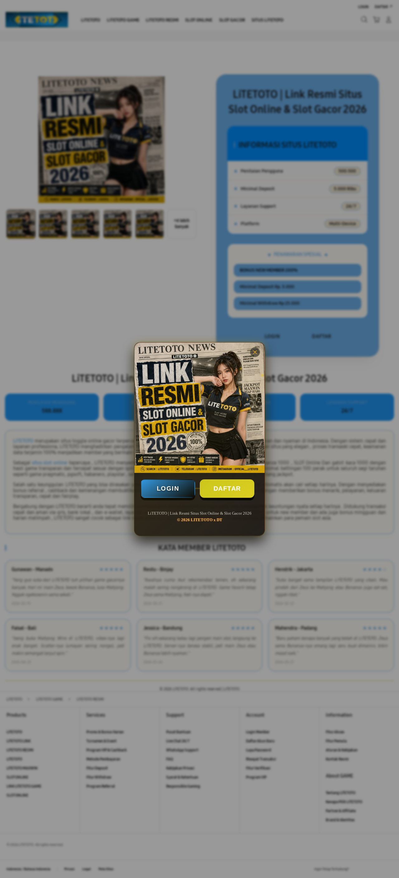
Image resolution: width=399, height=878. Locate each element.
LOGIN (168, 488)
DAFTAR (227, 488)
